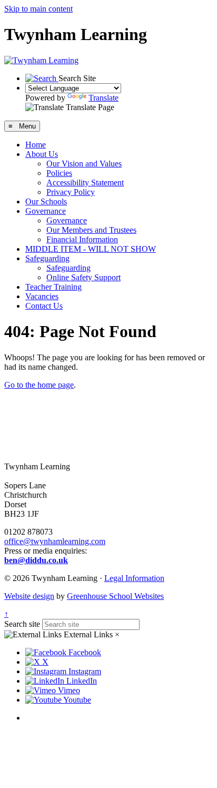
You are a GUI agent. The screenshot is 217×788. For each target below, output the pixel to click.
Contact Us (44, 305)
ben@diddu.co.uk (36, 560)
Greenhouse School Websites (115, 596)
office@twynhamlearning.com (54, 541)
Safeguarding (47, 258)
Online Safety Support (83, 277)
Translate (103, 97)
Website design (29, 596)
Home (35, 144)
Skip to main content (38, 8)
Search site (22, 623)
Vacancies (41, 296)
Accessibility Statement (85, 182)
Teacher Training (53, 286)
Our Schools (46, 201)
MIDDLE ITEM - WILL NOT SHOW (90, 248)
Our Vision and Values (84, 163)
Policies (59, 173)
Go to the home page (39, 384)
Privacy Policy (70, 192)
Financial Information (82, 239)
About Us (41, 154)
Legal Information (134, 578)
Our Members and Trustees (91, 229)
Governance (45, 210)
